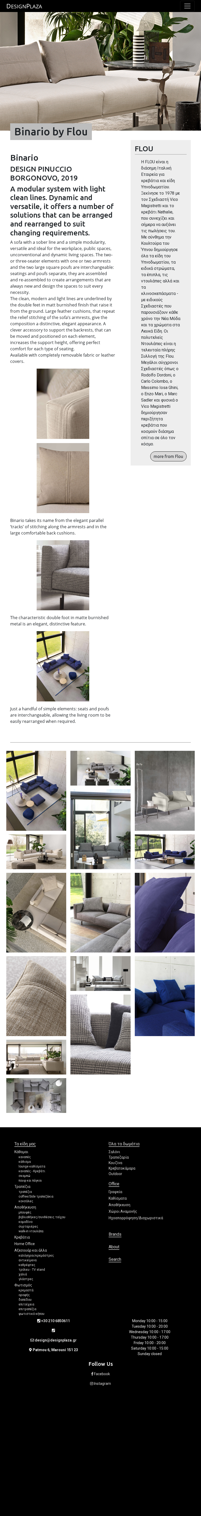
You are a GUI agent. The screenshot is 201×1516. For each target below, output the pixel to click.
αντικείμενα (28, 1260)
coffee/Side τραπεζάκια (36, 1196)
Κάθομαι (21, 1152)
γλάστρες (26, 1279)
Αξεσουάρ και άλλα (30, 1250)
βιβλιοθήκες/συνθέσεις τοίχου (42, 1217)
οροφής (24, 1295)
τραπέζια (25, 1192)
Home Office (24, 1244)
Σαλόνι (114, 1152)
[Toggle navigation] (187, 6)
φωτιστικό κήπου (31, 1314)
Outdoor (115, 1174)
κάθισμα (25, 1162)
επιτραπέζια (27, 1309)
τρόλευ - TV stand (32, 1269)
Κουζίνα (115, 1163)
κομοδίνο (25, 1222)
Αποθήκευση (25, 1207)
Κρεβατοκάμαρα (122, 1168)
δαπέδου (25, 1300)
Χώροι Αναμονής (123, 1211)
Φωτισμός (23, 1285)
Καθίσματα (118, 1198)
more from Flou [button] (168, 456)
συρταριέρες (28, 1226)
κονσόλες (26, 1201)
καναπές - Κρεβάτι (32, 1171)
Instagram (102, 1383)
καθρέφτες (27, 1265)
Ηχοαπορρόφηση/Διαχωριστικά (136, 1218)
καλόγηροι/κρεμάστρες (36, 1255)
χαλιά (23, 1274)
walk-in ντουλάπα (31, 1231)
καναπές (25, 1157)
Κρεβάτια (22, 1237)
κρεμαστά (26, 1290)
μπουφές (25, 1212)
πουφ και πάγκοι (30, 1180)
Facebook (101, 1374)
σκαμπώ (24, 1176)
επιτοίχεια (26, 1304)
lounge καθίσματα (32, 1166)
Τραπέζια (22, 1186)
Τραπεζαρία (119, 1157)
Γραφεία (115, 1192)
